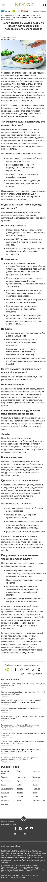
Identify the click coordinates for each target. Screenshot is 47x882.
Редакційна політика (17, 877)
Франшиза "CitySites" (8, 824)
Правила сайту (26, 876)
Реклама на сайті (7, 822)
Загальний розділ (5, 772)
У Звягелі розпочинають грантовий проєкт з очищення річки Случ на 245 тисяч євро (22, 742)
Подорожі (5, 800)
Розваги (36, 781)
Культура (36, 789)
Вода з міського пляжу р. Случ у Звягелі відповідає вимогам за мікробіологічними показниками (20, 701)
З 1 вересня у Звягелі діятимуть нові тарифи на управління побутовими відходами (19, 759)
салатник (5, 100)
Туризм (4, 777)
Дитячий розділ (39, 800)
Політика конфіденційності (10, 876)
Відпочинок (21, 781)
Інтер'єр (20, 793)
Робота (19, 800)
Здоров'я (36, 771)
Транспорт (37, 777)
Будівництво (6, 781)
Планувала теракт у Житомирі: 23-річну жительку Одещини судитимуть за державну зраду (20, 726)
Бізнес (3, 785)
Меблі (19, 785)
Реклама (4, 804)
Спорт (35, 785)
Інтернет (20, 789)
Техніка (19, 771)
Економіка (5, 793)
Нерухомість (22, 777)
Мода (35, 793)
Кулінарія (4, 797)
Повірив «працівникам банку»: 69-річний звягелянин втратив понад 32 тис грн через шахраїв (21, 751)
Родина (35, 797)
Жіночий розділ (7, 789)
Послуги (20, 797)
